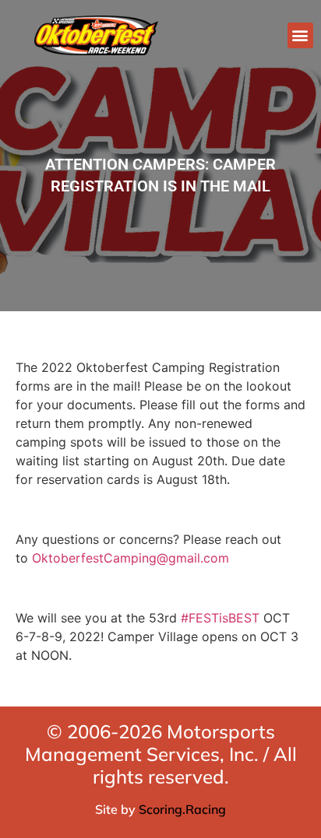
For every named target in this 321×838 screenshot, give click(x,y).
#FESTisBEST (220, 618)
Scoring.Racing (182, 809)
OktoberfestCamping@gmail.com (130, 558)
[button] (300, 35)
